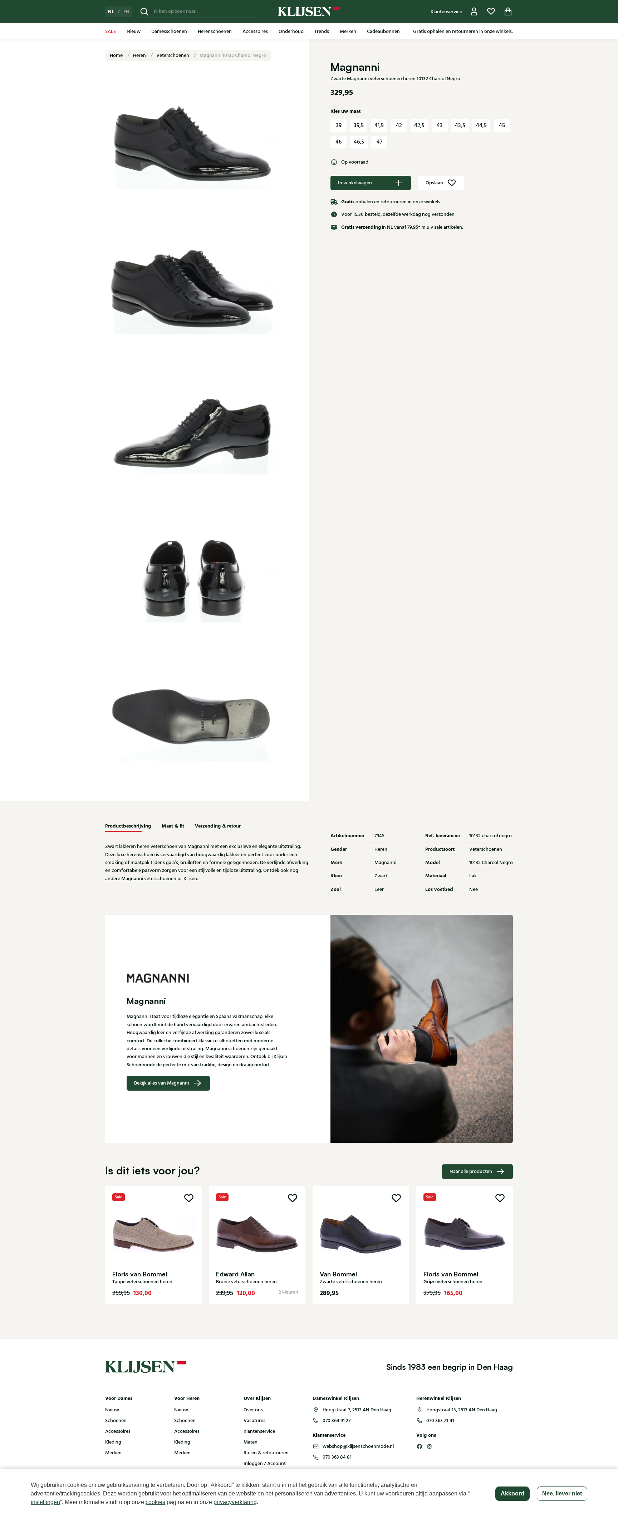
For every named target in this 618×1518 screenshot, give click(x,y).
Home (117, 55)
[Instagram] (429, 1446)
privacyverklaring (235, 1502)
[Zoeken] (144, 11)
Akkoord (512, 1493)
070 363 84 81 (337, 1457)
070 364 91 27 (336, 1420)
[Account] (474, 12)
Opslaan (434, 182)
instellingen (45, 1502)
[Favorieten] (491, 12)
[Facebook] (419, 1446)
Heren (140, 55)
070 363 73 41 (440, 1420)
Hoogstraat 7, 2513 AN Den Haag (357, 1409)
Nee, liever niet (562, 1493)
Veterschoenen (173, 55)
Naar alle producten (471, 1171)
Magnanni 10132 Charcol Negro (233, 55)
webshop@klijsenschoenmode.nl (358, 1446)
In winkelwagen (355, 182)
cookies (155, 1502)
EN (126, 11)
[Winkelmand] (508, 12)
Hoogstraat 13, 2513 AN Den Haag (461, 1409)
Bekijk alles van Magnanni (161, 1083)
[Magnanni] (207, 978)
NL (111, 12)
